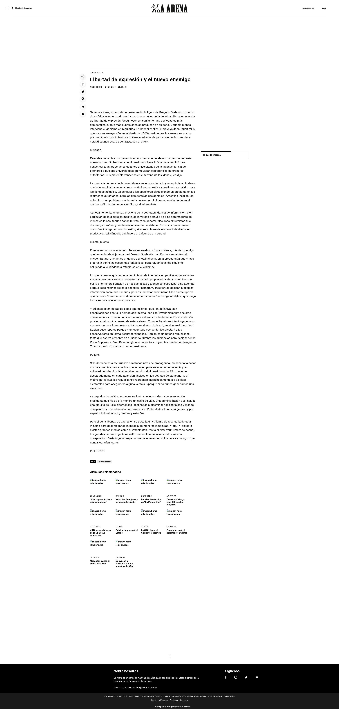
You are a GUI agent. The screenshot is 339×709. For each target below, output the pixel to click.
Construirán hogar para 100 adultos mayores (176, 502)
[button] (82, 84)
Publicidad (174, 700)
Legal (153, 700)
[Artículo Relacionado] (101, 485)
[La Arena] (169, 8)
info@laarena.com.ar (146, 687)
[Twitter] (246, 677)
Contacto (184, 700)
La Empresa (163, 700)
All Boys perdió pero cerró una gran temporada (100, 533)
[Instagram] (235, 678)
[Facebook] (225, 678)
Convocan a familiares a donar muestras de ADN (124, 563)
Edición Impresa (105, 461)
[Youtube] (257, 678)
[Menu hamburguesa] (7, 8)
